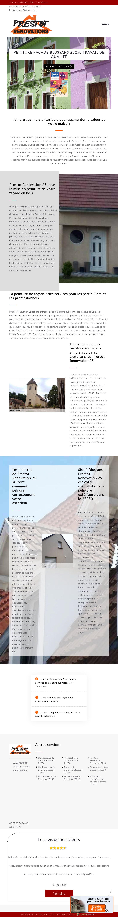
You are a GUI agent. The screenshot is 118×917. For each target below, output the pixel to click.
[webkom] (86, 914)
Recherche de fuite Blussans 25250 (71, 760)
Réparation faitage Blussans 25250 (99, 768)
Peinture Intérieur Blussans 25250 (73, 778)
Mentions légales (65, 914)
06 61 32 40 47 (33, 6)
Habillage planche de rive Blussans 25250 (47, 770)
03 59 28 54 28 (17, 6)
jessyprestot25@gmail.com (22, 10)
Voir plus (59, 893)
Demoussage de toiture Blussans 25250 (46, 760)
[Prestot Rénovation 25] (31, 24)
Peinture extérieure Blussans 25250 (98, 760)
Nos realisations (58, 66)
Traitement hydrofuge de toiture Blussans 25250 (98, 781)
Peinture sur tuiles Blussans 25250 (47, 778)
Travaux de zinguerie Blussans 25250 (73, 770)
